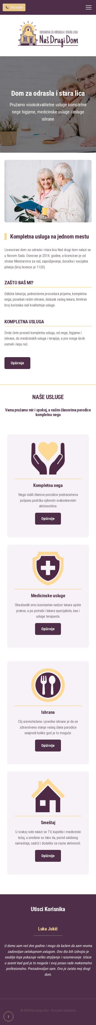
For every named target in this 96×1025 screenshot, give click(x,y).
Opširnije (17, 363)
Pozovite (17, 7)
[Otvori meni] (88, 7)
